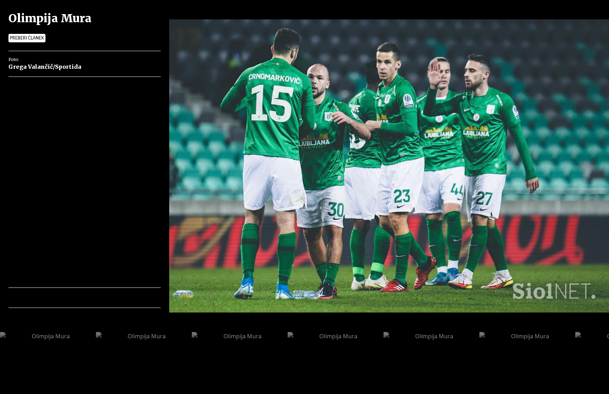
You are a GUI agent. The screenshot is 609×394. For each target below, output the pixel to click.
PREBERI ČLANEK (27, 38)
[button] (44, 297)
